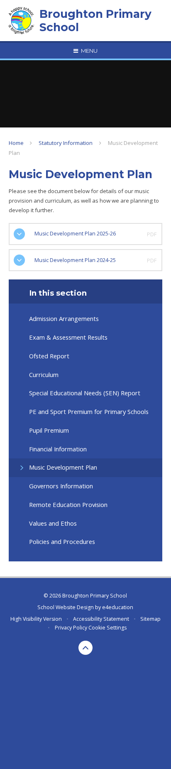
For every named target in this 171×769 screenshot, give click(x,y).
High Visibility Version (36, 618)
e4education (117, 607)
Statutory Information (66, 143)
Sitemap (150, 618)
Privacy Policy (71, 627)
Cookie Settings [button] (107, 627)
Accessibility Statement (101, 618)
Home (16, 143)
